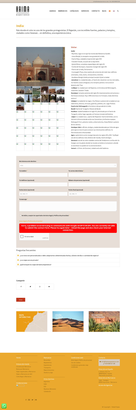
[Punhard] (44, 131)
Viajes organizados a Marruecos (26, 372)
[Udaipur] (20, 139)
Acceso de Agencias (105, 385)
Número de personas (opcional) (79, 180)
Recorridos (47, 360)
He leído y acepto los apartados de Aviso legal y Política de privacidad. (46, 215)
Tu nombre (23, 171)
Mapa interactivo (49, 370)
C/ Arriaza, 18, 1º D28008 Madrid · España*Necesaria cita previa (105, 373)
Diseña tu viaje (48, 372)
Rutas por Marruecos (22, 369)
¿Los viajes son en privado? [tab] (29, 260)
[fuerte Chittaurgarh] (52, 106)
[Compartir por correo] (49, 286)
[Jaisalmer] (44, 123)
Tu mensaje (23, 199)
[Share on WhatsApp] (39, 286)
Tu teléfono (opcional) (26, 180)
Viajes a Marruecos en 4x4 (24, 374)
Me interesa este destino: (27, 161)
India (45, 384)
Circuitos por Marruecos (23, 367)
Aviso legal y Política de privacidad (30, 221)
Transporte (47, 368)
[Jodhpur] (28, 131)
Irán (45, 386)
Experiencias (48, 365)
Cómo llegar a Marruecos (23, 376)
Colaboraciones (21, 383)
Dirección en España (106, 369)
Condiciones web (77, 358)
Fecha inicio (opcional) (26, 190)
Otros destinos (49, 379)
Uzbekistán (47, 391)
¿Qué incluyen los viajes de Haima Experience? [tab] (35, 265)
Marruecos (47, 358)
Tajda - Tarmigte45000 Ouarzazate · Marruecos (108, 381)
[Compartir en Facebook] (21, 286)
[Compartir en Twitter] (30, 286)
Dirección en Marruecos (107, 378)
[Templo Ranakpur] (52, 131)
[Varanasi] (28, 147)
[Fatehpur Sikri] (20, 106)
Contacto (102, 358)
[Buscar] (118, 11)
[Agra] (40, 66)
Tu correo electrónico (76, 171)
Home (18, 358)
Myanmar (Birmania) (50, 389)
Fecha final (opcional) (75, 190)
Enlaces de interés (22, 364)
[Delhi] (36, 90)
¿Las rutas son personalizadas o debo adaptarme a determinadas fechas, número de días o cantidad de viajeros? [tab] (59, 256)
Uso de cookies (76, 363)
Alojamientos (48, 363)
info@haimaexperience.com (110, 362)
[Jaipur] (20, 115)
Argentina (47, 381)
